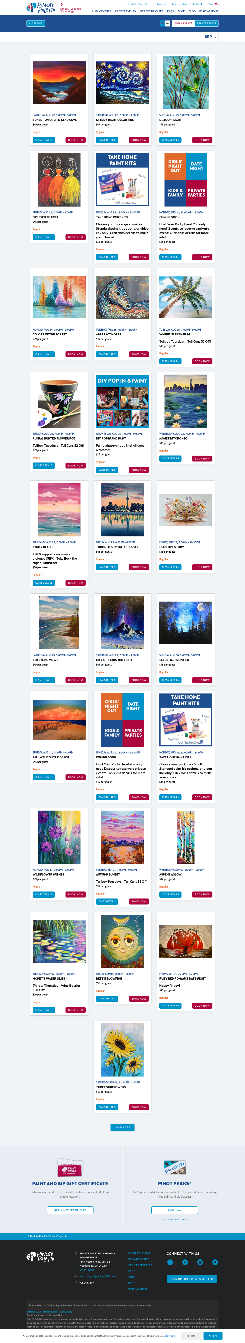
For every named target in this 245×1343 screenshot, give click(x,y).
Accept (213, 1336)
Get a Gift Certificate (70, 1210)
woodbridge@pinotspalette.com (98, 1276)
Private (206, 23)
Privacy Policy (50, 1311)
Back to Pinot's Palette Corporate (49, 1236)
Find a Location (179, 4)
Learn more (169, 1336)
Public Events (101, 11)
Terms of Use (33, 1311)
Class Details (43, 139)
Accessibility (65, 1311)
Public (183, 23)
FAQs (170, 11)
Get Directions (88, 1269)
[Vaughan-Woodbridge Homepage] (41, 7)
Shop (181, 11)
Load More (122, 1127)
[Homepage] (50, 1257)
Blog (192, 11)
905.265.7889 (87, 1282)
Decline (191, 1336)
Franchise (162, 4)
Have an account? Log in (174, 1219)
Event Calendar (139, 1253)
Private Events (125, 11)
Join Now (174, 1210)
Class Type (35, 23)
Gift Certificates (151, 11)
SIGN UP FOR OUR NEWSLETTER (192, 1279)
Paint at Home (208, 11)
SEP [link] (209, 37)
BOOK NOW (75, 140)
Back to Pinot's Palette (141, 4)
